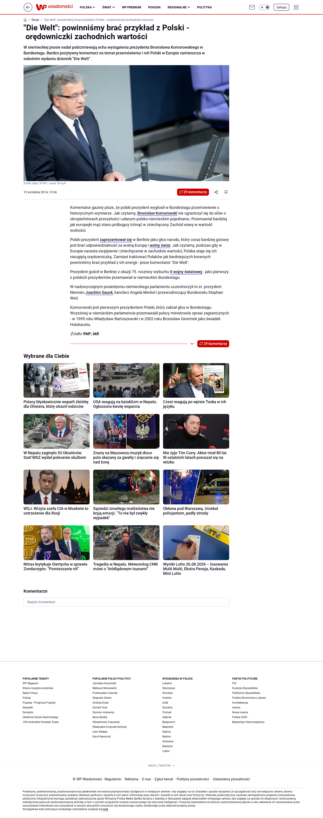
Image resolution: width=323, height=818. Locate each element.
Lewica (236, 707)
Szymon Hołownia (103, 712)
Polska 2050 (239, 717)
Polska (86, 7)
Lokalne (167, 683)
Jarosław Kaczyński (104, 683)
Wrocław (167, 693)
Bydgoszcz (168, 722)
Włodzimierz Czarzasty (106, 722)
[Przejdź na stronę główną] (28, 10)
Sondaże (28, 712)
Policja (27, 697)
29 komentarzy (195, 192)
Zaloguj (281, 7)
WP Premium (131, 7)
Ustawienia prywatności (230, 779)
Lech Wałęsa (100, 731)
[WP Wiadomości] (58, 7)
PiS (234, 683)
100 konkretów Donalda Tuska (41, 722)
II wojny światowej (186, 271)
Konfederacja (240, 702)
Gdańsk (166, 717)
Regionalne (177, 7)
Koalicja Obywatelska (245, 688)
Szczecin (167, 707)
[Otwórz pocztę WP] (252, 7)
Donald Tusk (100, 707)
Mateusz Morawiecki (105, 688)
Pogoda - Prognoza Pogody (39, 702)
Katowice (167, 741)
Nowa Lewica (240, 712)
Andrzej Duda (101, 702)
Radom (166, 736)
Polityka (204, 7)
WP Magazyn (30, 683)
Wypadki (28, 707)
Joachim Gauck (99, 292)
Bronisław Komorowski (157, 213)
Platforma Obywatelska (246, 693)
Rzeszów (167, 746)
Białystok (167, 726)
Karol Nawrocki (102, 736)
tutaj (105, 809)
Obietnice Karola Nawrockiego (40, 717)
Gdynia (166, 731)
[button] (264, 7)
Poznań (167, 712)
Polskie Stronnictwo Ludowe (249, 697)
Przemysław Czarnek (105, 693)
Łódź (165, 702)
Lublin (166, 751)
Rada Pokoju (30, 693)
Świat (106, 7)
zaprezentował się (116, 239)
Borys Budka (100, 717)
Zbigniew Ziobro (102, 697)
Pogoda (154, 7)
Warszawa (168, 688)
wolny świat (160, 245)
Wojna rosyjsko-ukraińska (38, 688)
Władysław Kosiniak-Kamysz (110, 726)
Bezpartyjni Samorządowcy (248, 722)
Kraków (166, 697)
